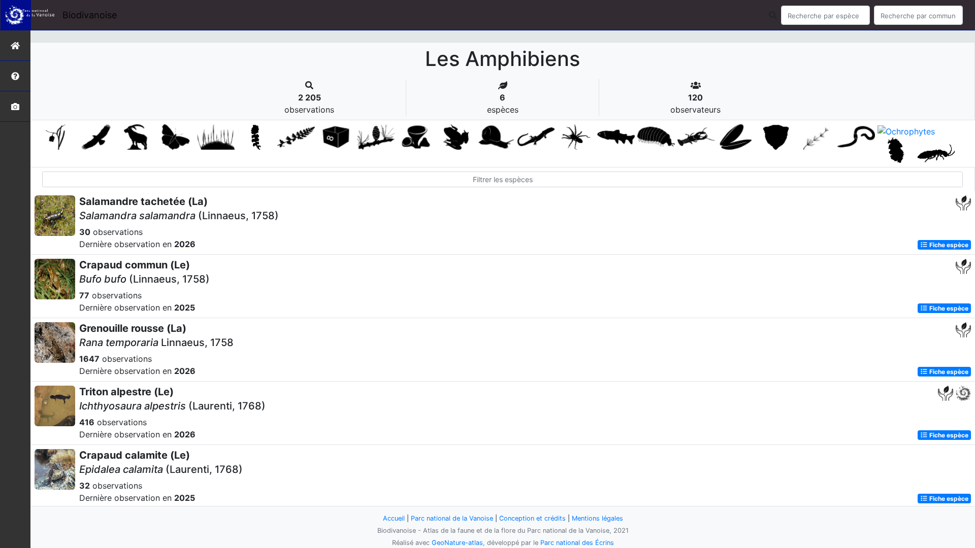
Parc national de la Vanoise (452, 518)
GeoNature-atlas (457, 542)
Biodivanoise (89, 15)
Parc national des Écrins (577, 542)
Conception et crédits (532, 518)
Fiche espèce (948, 245)
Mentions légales (597, 518)
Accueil (394, 518)
